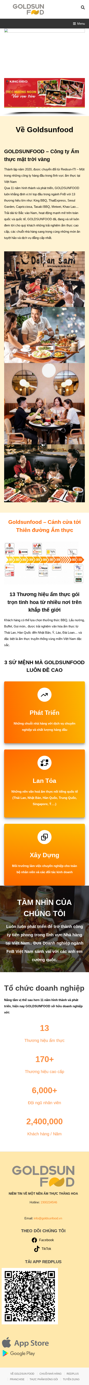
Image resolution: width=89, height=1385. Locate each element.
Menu (81, 23)
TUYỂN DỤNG (71, 1379)
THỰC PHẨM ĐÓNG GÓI (44, 1379)
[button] (4, 93)
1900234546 (49, 1202)
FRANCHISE (17, 1379)
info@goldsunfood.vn (48, 1218)
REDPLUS (73, 1373)
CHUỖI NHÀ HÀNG (50, 1373)
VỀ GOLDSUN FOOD (22, 1373)
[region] (44, 95)
